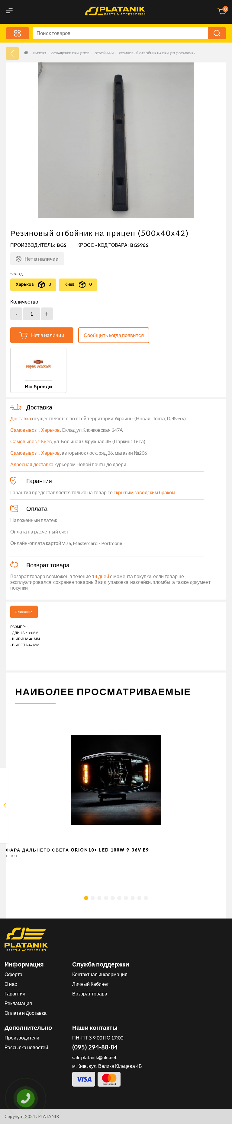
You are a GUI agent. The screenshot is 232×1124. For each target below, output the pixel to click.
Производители (22, 1037)
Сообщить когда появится (114, 335)
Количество (24, 302)
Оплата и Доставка (26, 1013)
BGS (61, 245)
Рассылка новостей (26, 1047)
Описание (24, 612)
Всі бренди (38, 386)
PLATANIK (49, 1116)
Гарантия (15, 993)
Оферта (13, 974)
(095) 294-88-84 (95, 1047)
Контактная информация (99, 974)
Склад (17, 274)
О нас (11, 984)
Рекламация (18, 1003)
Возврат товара (89, 993)
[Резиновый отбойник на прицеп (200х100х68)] (4, 806)
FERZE (12, 856)
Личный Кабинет (90, 984)
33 (12, 53)
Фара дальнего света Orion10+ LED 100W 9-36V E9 (77, 849)
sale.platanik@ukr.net (94, 1057)
